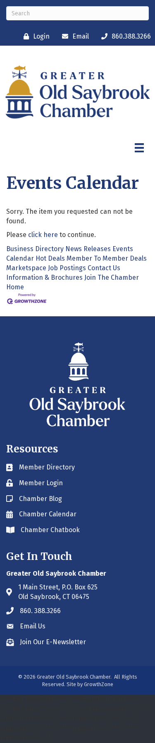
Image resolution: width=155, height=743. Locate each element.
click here (43, 235)
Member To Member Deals (107, 258)
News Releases (88, 249)
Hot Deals (50, 258)
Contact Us (104, 268)
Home (15, 287)
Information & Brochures (44, 277)
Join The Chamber (111, 277)
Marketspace (26, 268)
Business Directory (35, 249)
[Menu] (139, 147)
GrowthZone (98, 684)
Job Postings (67, 268)
